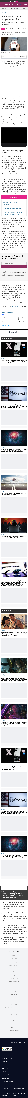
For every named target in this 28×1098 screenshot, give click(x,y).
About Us (4, 1055)
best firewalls (15, 306)
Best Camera (14, 1020)
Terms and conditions (7, 1065)
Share (5, 56)
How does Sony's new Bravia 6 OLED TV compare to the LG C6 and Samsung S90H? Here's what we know (15, 940)
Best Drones (14, 1027)
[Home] (14, 1)
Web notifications (6, 1078)
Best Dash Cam (14, 1024)
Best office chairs (14, 8)
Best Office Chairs (14, 1014)
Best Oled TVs (14, 994)
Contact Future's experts (8, 1058)
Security (7, 12)
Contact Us (4, 1061)
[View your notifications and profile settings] (17, 4)
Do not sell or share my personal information (13, 1088)
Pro (2, 12)
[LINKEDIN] (3, 314)
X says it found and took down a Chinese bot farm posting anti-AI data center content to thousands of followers (14, 905)
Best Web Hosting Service (14, 962)
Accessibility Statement (7, 1081)
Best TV (14, 991)
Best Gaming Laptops (14, 975)
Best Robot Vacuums (14, 1030)
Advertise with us (6, 1075)
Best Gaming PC (14, 978)
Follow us (16, 56)
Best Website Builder (14, 965)
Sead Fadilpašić (11, 28)
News (3, 29)
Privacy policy (5, 1068)
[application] (14, 135)
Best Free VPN (14, 958)
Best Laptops (14, 971)
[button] (2, 4)
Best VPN (14, 955)
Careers (4, 1085)
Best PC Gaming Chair (14, 981)
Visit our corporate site (13, 1044)
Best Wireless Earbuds (14, 1011)
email (3, 63)
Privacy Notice (21, 272)
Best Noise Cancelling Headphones (14, 1007)
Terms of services (19, 271)
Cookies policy (5, 1071)
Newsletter (23, 56)
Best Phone (14, 988)
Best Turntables (14, 1004)
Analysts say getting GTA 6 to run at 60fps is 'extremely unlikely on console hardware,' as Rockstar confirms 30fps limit (14, 894)
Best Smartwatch (14, 998)
